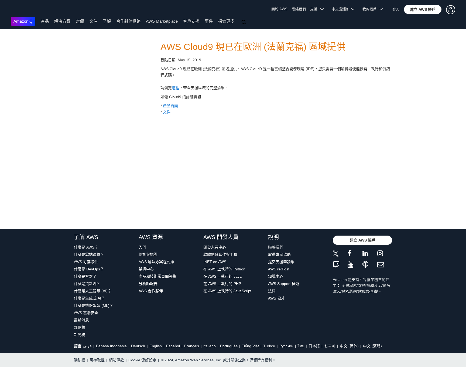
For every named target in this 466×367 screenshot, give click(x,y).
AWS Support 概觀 (283, 283)
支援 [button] (315, 9)
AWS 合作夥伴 (151, 291)
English (155, 346)
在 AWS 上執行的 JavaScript (227, 291)
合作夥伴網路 (128, 21)
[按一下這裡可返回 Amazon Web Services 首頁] (19, 9)
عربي (87, 346)
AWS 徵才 (276, 298)
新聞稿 (79, 334)
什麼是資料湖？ (87, 283)
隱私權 (79, 360)
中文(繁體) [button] (341, 9)
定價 (80, 21)
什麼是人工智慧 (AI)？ (92, 291)
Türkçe (269, 346)
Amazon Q (23, 21)
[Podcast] (369, 265)
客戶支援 (191, 21)
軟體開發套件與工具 (220, 254)
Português (229, 346)
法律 (272, 291)
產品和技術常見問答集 (157, 276)
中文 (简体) (349, 346)
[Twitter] (340, 254)
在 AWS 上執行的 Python (224, 269)
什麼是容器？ (85, 276)
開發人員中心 (214, 247)
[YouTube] (355, 265)
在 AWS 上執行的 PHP (222, 283)
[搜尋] (244, 22)
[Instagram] (384, 254)
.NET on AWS (214, 262)
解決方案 (62, 21)
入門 (142, 247)
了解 (107, 21)
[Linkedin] (369, 254)
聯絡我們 (299, 9)
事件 (209, 21)
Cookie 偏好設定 (142, 360)
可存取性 (97, 360)
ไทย (301, 346)
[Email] (384, 265)
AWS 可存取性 (86, 262)
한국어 (329, 346)
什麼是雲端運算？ (89, 254)
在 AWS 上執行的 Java (222, 276)
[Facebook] (355, 254)
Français (191, 346)
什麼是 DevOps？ (89, 269)
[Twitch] (340, 265)
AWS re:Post (278, 269)
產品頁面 (170, 106)
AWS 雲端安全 (86, 313)
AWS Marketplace (162, 21)
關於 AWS (279, 9)
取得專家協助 (279, 254)
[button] (422, 9)
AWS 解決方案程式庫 (156, 262)
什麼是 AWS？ (86, 247)
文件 (93, 21)
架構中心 (146, 269)
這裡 (175, 88)
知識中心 (275, 276)
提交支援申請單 (281, 262)
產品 (45, 21)
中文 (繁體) (372, 346)
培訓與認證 (148, 254)
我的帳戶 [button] (371, 9)
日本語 (314, 346)
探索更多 (226, 21)
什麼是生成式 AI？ (89, 298)
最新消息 (81, 320)
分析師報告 (148, 283)
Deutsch (138, 346)
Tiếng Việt (250, 346)
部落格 (79, 327)
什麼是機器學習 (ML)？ (93, 305)
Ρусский (286, 346)
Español (173, 346)
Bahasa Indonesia (111, 346)
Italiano (209, 346)
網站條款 (116, 360)
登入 (395, 9)
